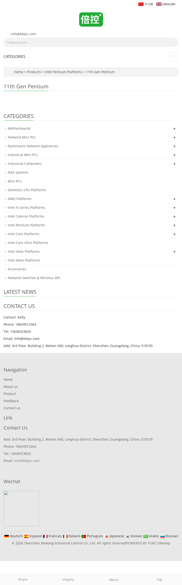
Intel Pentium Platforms (63, 72)
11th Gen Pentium (100, 72)
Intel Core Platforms (23, 234)
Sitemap (163, 543)
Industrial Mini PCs (23, 154)
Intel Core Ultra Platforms (28, 242)
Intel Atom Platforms (24, 260)
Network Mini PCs (22, 137)
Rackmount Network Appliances (33, 146)
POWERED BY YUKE (141, 543)
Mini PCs (15, 181)
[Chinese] (145, 4)
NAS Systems (18, 172)
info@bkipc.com (23, 34)
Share (22, 579)
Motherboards (19, 128)
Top (159, 579)
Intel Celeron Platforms (26, 216)
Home (18, 72)
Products (34, 72)
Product (10, 393)
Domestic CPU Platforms (27, 190)
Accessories (17, 269)
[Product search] (173, 42)
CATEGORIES (14, 56)
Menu (113, 579)
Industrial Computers (25, 163)
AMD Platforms (20, 198)
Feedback (11, 401)
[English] (165, 4)
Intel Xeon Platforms (24, 251)
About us (11, 386)
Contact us (12, 408)
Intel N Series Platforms (26, 207)
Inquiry (68, 579)
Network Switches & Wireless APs (34, 278)
